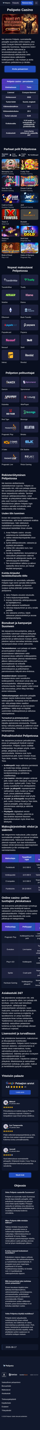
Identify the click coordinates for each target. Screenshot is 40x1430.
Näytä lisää (20, 1175)
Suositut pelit (5, 155)
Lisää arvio (20, 1092)
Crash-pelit (23, 155)
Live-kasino (14, 155)
